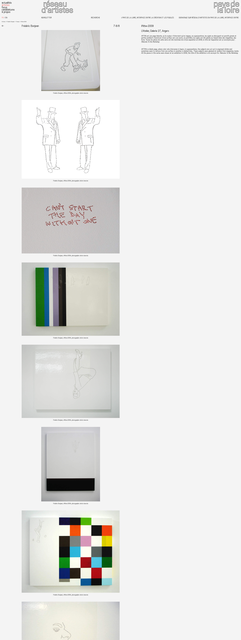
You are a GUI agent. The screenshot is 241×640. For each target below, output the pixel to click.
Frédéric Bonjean (10, 21)
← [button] (3, 26)
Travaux (17, 21)
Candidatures (8, 9)
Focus (4, 7)
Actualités (7, 2)
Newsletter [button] (46, 18)
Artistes (6, 5)
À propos (6, 12)
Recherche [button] (95, 18)
